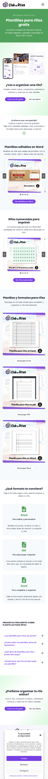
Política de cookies (15, 775)
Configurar (24, 771)
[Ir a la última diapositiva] (4, 176)
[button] (40, 735)
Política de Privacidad (30, 775)
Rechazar (24, 765)
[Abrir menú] (42, 4)
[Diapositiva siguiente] (43, 176)
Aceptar (24, 758)
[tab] (20, 194)
